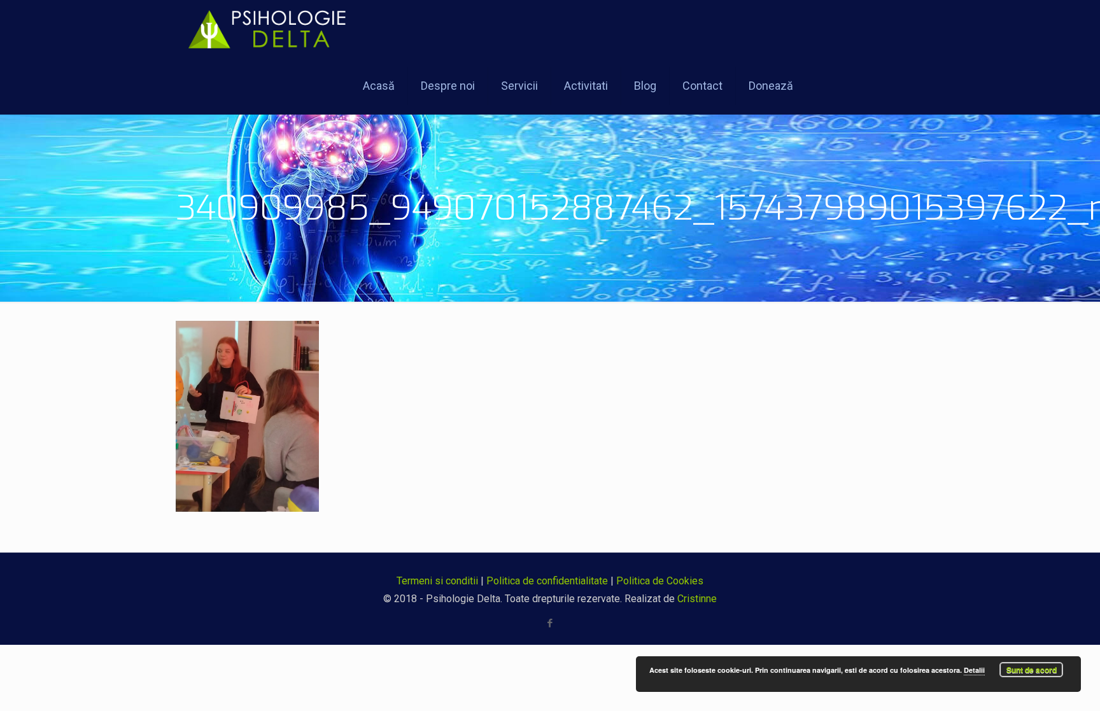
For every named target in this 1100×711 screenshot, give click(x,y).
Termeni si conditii (437, 581)
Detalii (974, 670)
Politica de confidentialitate (547, 581)
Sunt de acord (1031, 669)
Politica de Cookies (659, 581)
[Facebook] (550, 623)
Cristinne (697, 599)
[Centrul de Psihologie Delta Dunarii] (274, 28)
